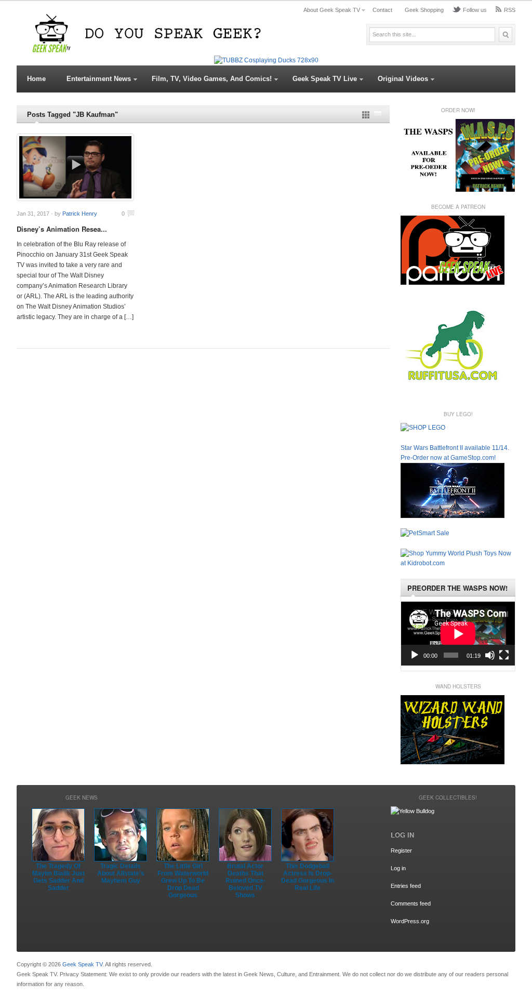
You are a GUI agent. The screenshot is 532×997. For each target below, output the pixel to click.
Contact (382, 10)
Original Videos (403, 79)
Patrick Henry (79, 213)
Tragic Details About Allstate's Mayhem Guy (120, 873)
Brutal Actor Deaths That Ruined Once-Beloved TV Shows (245, 880)
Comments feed (411, 903)
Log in (398, 868)
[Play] (414, 655)
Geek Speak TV (82, 964)
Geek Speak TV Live (324, 79)
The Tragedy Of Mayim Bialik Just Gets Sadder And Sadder (58, 877)
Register (401, 850)
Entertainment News (98, 79)
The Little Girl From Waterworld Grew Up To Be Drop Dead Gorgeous (182, 880)
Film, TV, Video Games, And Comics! (212, 79)
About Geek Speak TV (331, 10)
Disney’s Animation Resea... (62, 229)
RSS (509, 10)
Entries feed (406, 886)
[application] (458, 634)
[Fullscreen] (504, 655)
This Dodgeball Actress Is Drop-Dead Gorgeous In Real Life (307, 877)
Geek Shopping (424, 10)
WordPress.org (410, 921)
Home (36, 79)
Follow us (475, 10)
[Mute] (490, 655)
